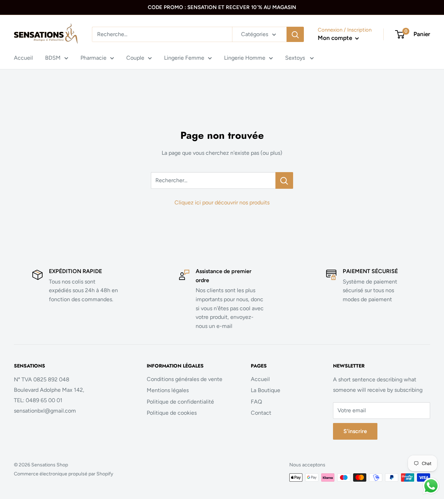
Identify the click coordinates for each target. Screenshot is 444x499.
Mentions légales (168, 390)
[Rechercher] (295, 34)
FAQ (256, 401)
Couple (135, 57)
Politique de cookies (172, 412)
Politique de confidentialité (180, 401)
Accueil (23, 57)
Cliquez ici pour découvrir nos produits (222, 202)
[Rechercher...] (284, 180)
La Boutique (265, 390)
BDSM (53, 57)
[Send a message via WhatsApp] (431, 486)
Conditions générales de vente (184, 379)
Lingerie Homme (244, 57)
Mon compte (335, 37)
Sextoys (295, 57)
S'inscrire (355, 431)
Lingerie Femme (184, 57)
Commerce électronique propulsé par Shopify (63, 474)
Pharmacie (93, 57)
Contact (261, 412)
